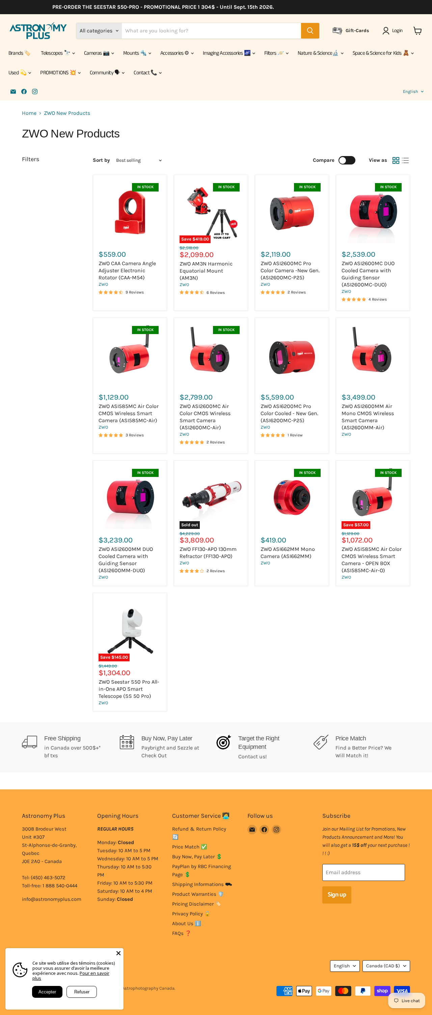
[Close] (118, 953)
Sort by (101, 160)
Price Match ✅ (189, 847)
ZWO (103, 284)
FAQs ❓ (181, 933)
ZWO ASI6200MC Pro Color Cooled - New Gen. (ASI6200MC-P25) (289, 413)
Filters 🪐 (274, 53)
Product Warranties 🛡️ (198, 894)
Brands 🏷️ (19, 53)
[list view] (405, 160)
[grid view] (396, 160)
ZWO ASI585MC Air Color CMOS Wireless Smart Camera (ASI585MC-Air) (129, 413)
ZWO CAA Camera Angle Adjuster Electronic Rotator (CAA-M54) (127, 270)
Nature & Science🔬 (319, 53)
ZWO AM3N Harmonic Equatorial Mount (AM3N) (206, 270)
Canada (383, 966)
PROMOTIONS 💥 (58, 73)
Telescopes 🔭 (56, 53)
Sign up (337, 895)
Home (29, 113)
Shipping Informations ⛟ (202, 884)
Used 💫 (17, 73)
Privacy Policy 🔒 (191, 914)
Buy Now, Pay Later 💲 (197, 857)
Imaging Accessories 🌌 (227, 53)
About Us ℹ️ (186, 923)
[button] (393, 31)
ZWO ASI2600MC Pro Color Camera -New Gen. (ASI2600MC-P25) (290, 270)
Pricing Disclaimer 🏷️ (196, 904)
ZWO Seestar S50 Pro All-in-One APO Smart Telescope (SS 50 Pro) (129, 689)
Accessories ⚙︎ (175, 53)
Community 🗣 (105, 73)
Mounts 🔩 (135, 53)
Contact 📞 (146, 73)
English (410, 91)
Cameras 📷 (97, 53)
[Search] (310, 31)
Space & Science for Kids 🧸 (381, 53)
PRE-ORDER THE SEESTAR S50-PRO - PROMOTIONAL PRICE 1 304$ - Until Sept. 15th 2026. (153, 7)
